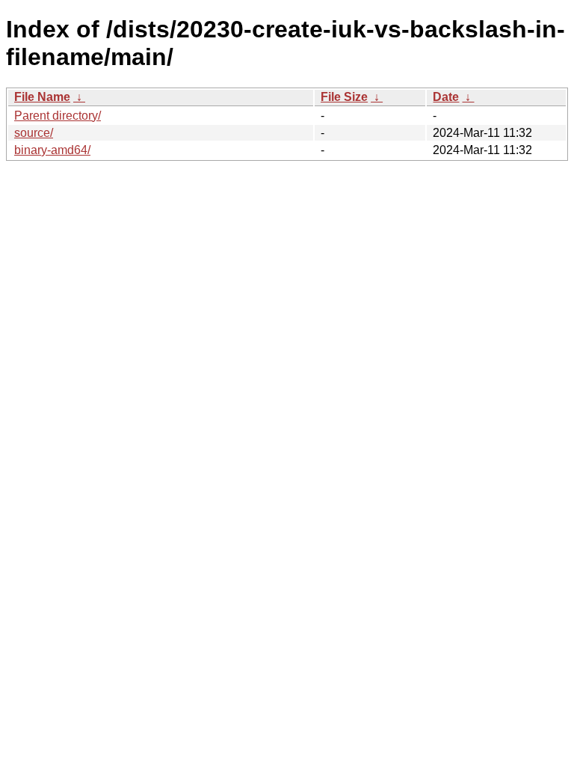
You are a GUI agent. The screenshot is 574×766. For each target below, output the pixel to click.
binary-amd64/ (52, 150)
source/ (33, 132)
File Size (344, 97)
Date (446, 97)
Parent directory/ (57, 115)
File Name (42, 97)
